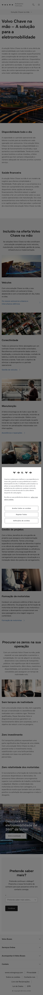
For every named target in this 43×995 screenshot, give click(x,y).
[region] (21, 497)
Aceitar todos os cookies (21, 508)
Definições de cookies (21, 521)
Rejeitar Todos (21, 514)
